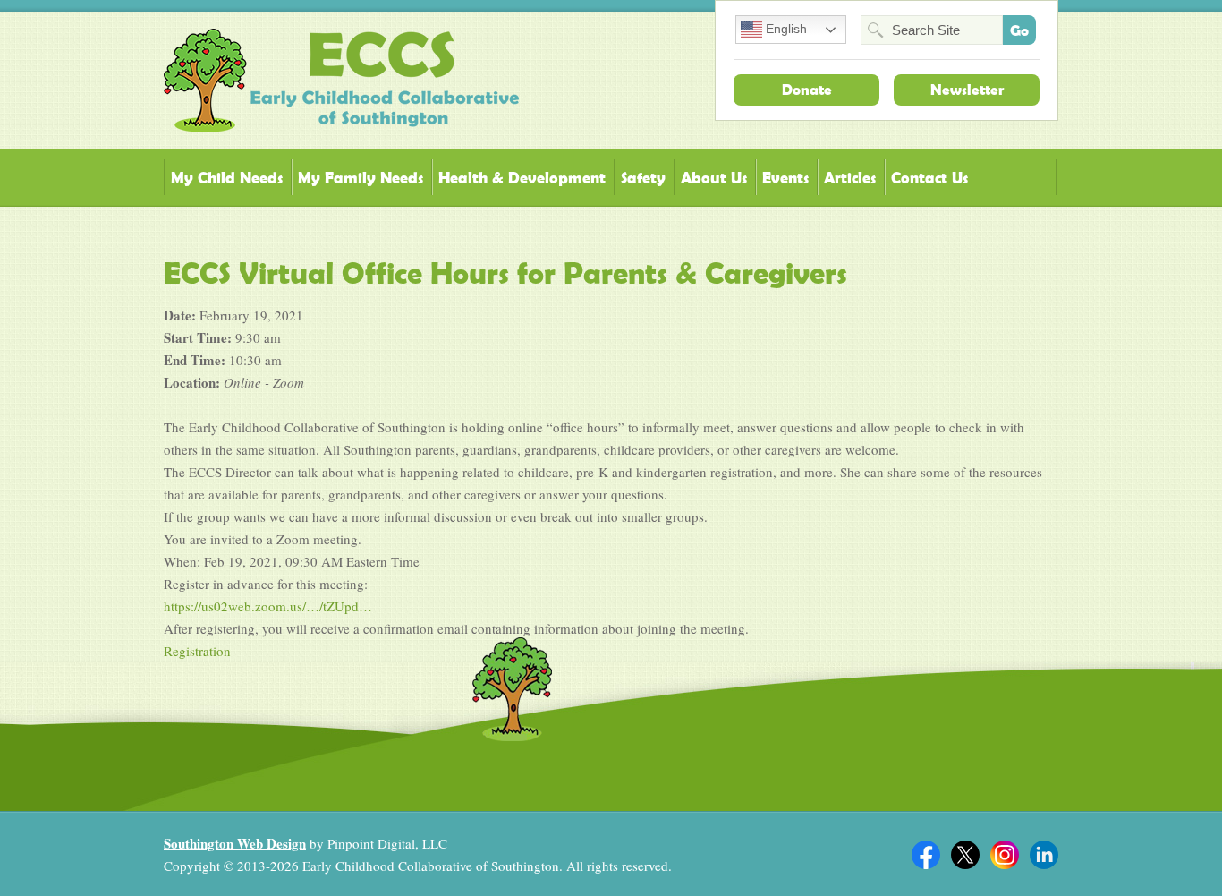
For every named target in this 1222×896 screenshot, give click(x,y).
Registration (197, 651)
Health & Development (522, 177)
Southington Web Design (235, 843)
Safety (643, 177)
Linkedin (1044, 855)
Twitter (965, 855)
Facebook (926, 855)
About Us (714, 177)
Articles (850, 177)
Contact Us (929, 177)
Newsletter (967, 89)
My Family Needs (360, 177)
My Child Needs (227, 177)
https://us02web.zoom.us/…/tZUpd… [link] (268, 606)
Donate (807, 89)
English (784, 28)
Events (785, 177)
